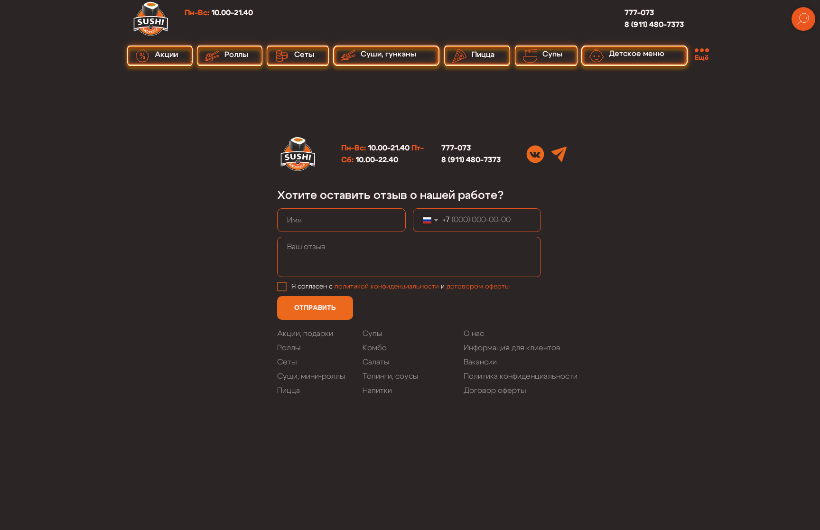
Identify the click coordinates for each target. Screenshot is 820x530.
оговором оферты (480, 286)
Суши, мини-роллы (311, 376)
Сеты (287, 362)
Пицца (288, 390)
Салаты (376, 362)
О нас (474, 333)
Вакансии (480, 362)
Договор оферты (495, 390)
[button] (704, 54)
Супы (372, 333)
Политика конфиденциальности (521, 376)
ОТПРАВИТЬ (315, 308)
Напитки (377, 390)
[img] (535, 154)
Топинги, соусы (390, 376)
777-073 (639, 13)
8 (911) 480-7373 (654, 24)
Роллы (288, 348)
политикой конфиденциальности (387, 286)
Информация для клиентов (512, 348)
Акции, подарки (305, 333)
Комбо (375, 348)
